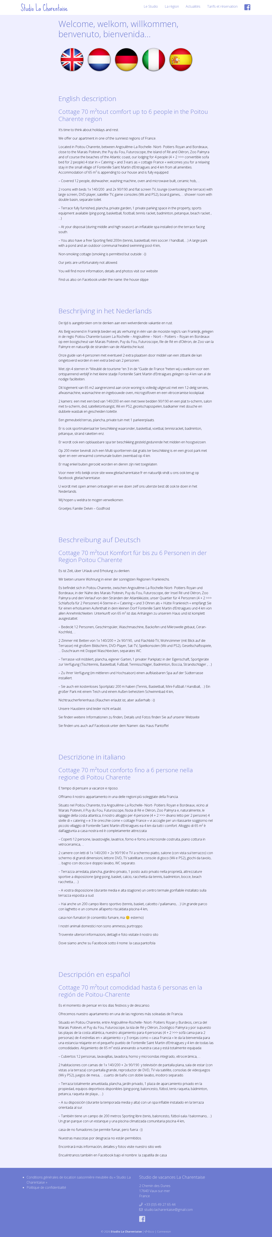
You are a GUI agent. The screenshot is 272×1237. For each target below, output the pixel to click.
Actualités (193, 6)
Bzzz (151, 1231)
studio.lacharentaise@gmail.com (168, 1209)
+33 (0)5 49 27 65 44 (160, 1204)
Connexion (164, 1231)
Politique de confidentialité (46, 1187)
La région (172, 6)
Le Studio (151, 6)
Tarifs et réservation (222, 6)
